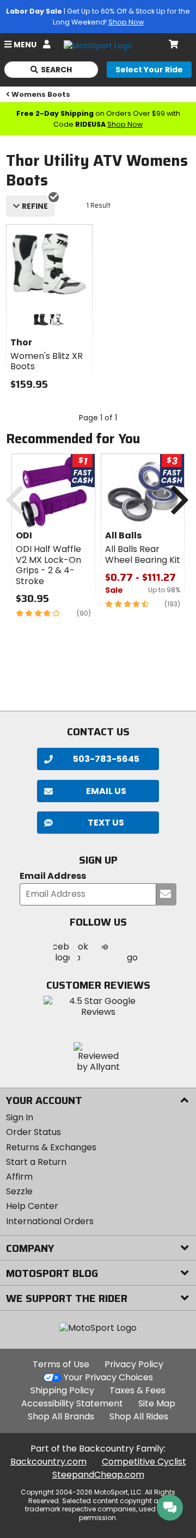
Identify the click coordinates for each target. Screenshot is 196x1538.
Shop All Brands (61, 1416)
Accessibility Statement (72, 1403)
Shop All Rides (138, 1416)
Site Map (156, 1403)
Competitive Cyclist (144, 1461)
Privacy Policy (134, 1364)
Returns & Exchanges (51, 1147)
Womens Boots (40, 94)
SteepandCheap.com (98, 1474)
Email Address (53, 876)
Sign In (19, 1117)
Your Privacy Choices (108, 1377)
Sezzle (19, 1191)
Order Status (33, 1132)
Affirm (19, 1176)
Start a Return (36, 1162)
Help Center (32, 1206)
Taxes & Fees (137, 1390)
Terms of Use (61, 1364)
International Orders (50, 1221)
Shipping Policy (62, 1390)
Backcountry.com (48, 1461)
